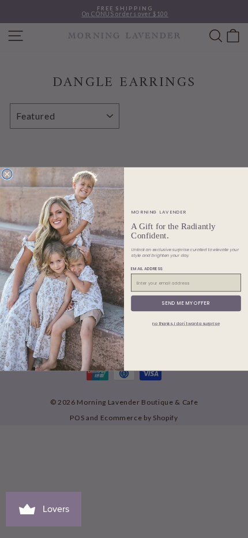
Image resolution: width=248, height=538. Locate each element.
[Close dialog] (7, 174)
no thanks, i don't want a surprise (185, 323)
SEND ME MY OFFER (185, 303)
